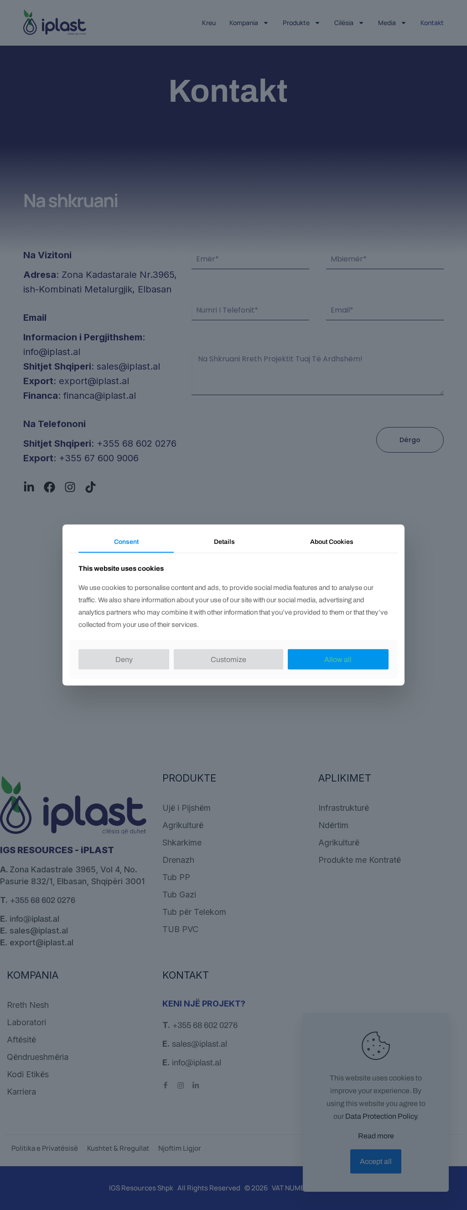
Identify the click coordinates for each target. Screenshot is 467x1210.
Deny (124, 659)
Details (224, 541)
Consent (126, 541)
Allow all (338, 659)
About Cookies (331, 541)
